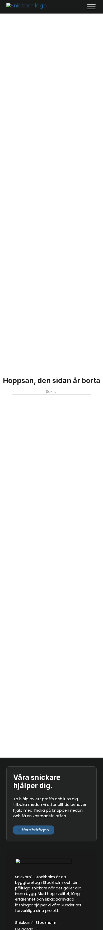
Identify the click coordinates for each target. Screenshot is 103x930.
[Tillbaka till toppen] (86, 916)
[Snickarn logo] (30, 7)
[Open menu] (91, 7)
